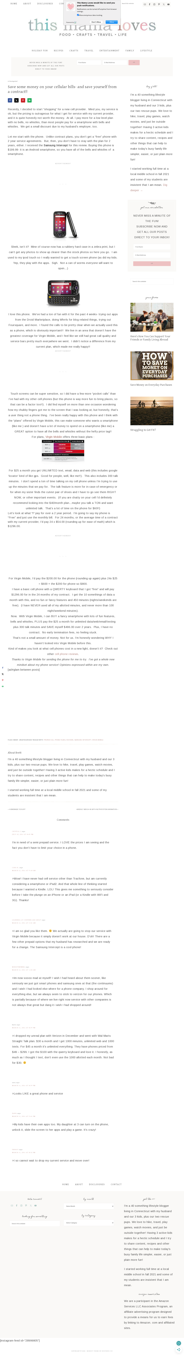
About (79, 1184)
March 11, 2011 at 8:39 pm (23, 1028)
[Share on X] (16, 100)
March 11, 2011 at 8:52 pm (23, 1152)
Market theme (93, 1351)
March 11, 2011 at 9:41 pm (23, 1116)
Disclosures (97, 1184)
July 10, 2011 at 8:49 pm (22, 834)
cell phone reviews (66, 654)
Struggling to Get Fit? (143, 430)
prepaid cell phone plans (54, 740)
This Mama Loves (92, 26)
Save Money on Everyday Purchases (151, 384)
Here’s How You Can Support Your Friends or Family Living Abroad (150, 338)
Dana (14, 1113)
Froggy (15, 1149)
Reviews (69, 740)
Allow (112, 22)
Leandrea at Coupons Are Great (26, 920)
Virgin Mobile (54, 436)
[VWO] (77, 22)
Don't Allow (96, 22)
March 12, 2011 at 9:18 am (24, 870)
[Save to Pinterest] (23, 100)
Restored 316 (107, 1351)
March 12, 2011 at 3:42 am (24, 923)
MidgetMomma (18, 967)
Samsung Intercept (82, 740)
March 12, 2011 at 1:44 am (24, 970)
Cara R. (15, 867)
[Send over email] (29, 100)
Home (65, 1184)
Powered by (70, 22)
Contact (116, 1184)
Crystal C (16, 831)
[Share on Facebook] (10, 100)
